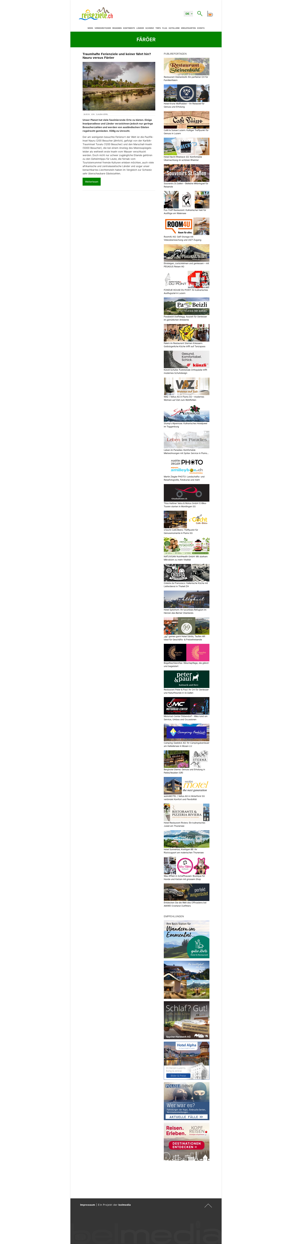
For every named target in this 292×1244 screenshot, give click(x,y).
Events (201, 28)
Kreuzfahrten (188, 28)
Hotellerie (174, 28)
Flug (164, 28)
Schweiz (149, 28)
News (90, 28)
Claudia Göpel (102, 114)
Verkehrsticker (103, 28)
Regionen (117, 28)
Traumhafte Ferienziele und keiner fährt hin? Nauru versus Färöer (117, 55)
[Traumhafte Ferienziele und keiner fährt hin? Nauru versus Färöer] (119, 86)
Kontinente (129, 28)
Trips (158, 28)
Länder (140, 28)
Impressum (87, 1204)
